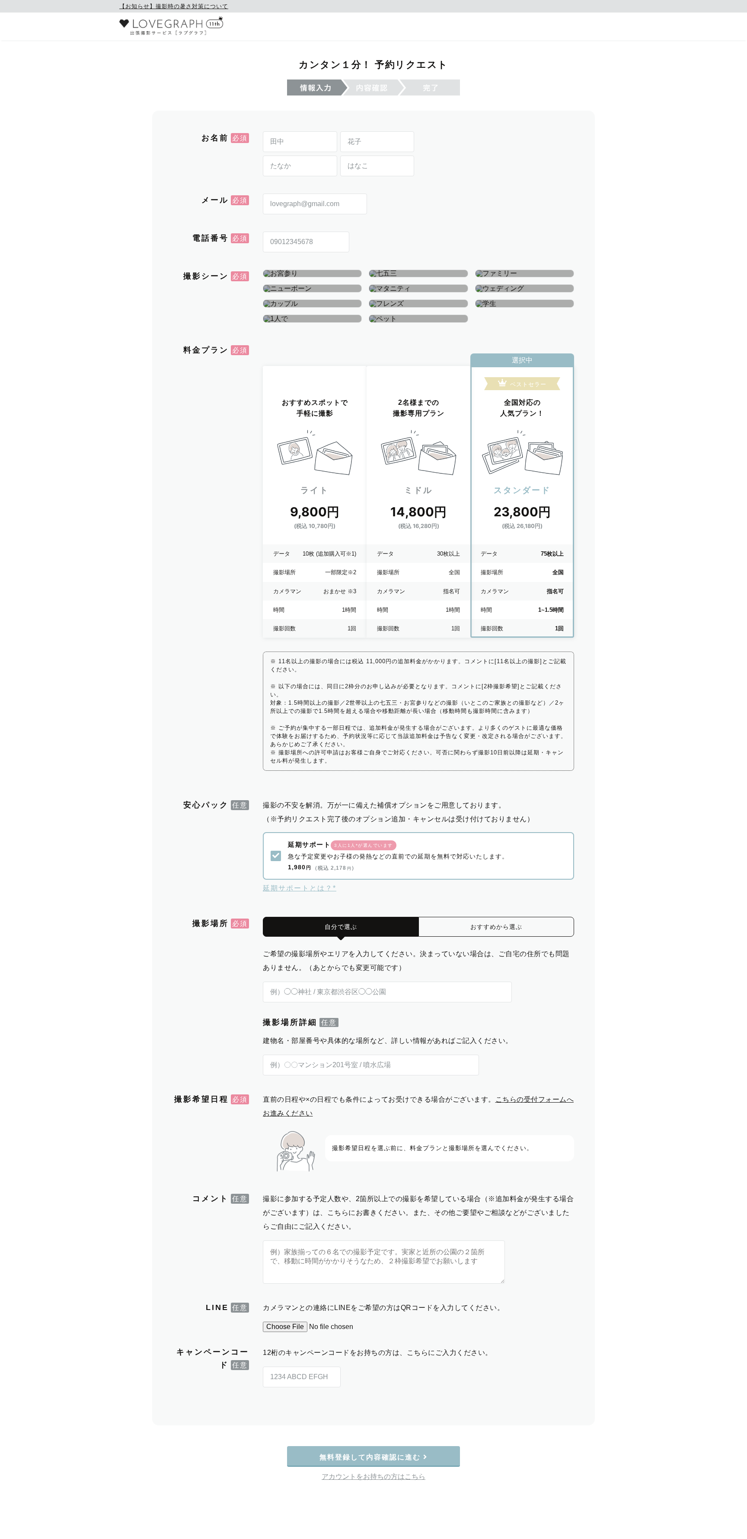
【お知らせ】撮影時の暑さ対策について (173, 6)
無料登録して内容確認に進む (371, 1457)
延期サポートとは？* (299, 888)
